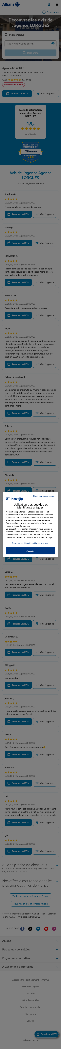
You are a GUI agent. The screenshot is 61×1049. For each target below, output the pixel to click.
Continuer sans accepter (44, 496)
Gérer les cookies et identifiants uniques (30, 543)
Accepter (30, 551)
